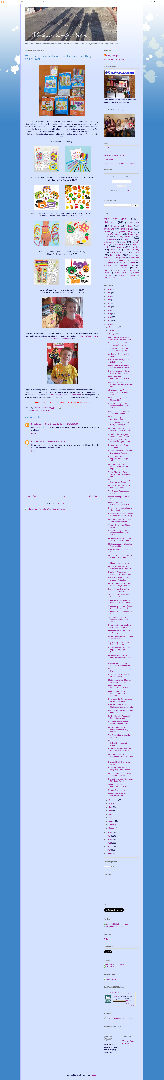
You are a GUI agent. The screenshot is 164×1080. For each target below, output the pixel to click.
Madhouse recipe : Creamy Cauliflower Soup (119, 418)
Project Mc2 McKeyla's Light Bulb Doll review (119, 361)
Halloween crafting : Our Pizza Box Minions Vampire (120, 452)
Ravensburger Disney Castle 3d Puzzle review (119, 590)
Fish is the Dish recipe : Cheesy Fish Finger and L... (120, 573)
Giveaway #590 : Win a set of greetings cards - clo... (120, 520)
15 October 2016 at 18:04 (67, 424)
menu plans (127, 229)
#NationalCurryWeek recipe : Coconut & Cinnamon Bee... (120, 596)
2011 (109, 846)
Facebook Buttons (114, 926)
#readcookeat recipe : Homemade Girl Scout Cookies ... (118, 693)
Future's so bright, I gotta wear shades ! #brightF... (120, 579)
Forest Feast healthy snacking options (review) (120, 637)
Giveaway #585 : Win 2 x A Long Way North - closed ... (120, 769)
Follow (106, 939)
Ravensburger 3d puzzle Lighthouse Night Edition (119, 440)
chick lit (107, 258)
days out (128, 239)
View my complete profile (114, 59)
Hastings (135, 273)
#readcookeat (133, 260)
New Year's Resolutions (125, 270)
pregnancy (120, 258)
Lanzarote (121, 275)
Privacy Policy (109, 159)
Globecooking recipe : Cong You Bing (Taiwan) (119, 774)
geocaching (108, 265)
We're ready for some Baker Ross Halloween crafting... (119, 601)
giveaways (109, 229)
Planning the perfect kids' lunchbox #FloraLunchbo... (120, 664)
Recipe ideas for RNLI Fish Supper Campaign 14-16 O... (119, 650)
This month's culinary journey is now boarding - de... (120, 349)
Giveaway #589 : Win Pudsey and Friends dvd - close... (120, 539)
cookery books (127, 265)
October (112, 334)
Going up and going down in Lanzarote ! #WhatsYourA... (120, 338)
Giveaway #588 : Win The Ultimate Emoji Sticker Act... (120, 567)
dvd (123, 242)
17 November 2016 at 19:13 (55, 441)
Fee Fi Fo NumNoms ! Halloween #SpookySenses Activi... (120, 384)
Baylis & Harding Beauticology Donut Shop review (120, 717)
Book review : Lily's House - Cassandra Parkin (119, 412)
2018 (109, 317)
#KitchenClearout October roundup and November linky (119, 392)
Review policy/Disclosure (114, 155)
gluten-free (112, 263)
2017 (109, 321)
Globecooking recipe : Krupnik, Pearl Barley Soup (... (120, 481)
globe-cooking (125, 231)
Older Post (93, 496)
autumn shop (75, 395)
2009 (109, 853)
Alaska (116, 278)
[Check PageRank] (109, 867)
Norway (106, 273)
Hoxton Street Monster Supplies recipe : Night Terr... (118, 458)
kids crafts (52, 410)
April (111, 818)
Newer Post (31, 496)
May (111, 814)
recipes (134, 222)
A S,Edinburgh (37, 441)
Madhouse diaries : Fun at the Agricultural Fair (120, 795)
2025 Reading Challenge (120, 992)
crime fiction (116, 252)
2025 (109, 293)
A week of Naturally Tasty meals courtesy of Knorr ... (120, 435)
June (111, 811)
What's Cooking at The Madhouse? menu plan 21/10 (118, 533)
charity (120, 247)
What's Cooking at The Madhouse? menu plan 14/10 (118, 619)
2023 (109, 300)
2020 (109, 310)
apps (131, 255)
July (110, 807)
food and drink (115, 218)
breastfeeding (122, 268)
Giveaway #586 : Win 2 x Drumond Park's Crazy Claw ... (120, 756)
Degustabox (116, 255)
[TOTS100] (109, 966)
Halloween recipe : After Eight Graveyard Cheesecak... (120, 372)
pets (123, 263)
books (116, 226)
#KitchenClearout (116, 260)
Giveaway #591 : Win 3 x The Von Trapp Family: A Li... (120, 486)
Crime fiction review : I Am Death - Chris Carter (118, 643)
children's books (112, 234)
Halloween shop (56, 395)
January (112, 828)
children (34, 410)
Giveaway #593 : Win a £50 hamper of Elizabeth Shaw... (120, 429)
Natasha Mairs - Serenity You (43, 424)
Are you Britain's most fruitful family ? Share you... (119, 424)
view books (131, 1006)
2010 (109, 850)
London (132, 275)
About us (107, 151)
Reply (33, 433)
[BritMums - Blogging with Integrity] (118, 1018)
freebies (135, 252)
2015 (109, 832)
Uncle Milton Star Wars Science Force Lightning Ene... (119, 474)
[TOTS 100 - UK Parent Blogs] (114, 964)
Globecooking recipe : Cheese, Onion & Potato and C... (120, 607)
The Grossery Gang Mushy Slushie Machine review (119, 562)
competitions (110, 239)
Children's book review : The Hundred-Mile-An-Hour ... (119, 750)
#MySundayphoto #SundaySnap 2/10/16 (118, 785)
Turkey (110, 275)
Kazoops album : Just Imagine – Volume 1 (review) (120, 344)
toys (130, 226)
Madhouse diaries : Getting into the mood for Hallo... (119, 366)
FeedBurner (127, 190)
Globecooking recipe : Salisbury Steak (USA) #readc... (118, 729)
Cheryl (115, 996)
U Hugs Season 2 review (118, 790)
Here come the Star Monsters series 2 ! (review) (120, 700)
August (112, 804)
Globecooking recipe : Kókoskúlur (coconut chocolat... (117, 743)
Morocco (107, 278)
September (113, 800)
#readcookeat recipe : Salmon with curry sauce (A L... (120, 632)
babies (107, 231)
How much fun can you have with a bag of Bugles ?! (119, 626)
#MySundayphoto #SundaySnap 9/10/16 (118, 687)
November (113, 331)
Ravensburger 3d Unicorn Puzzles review (118, 675)
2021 (109, 307)
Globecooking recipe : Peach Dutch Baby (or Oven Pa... (120, 584)
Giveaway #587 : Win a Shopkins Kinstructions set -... (119, 657)
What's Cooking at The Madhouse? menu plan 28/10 (118, 406)
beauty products (125, 236)
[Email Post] (59, 408)
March (111, 821)
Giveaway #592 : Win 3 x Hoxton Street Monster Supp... (118, 466)
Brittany (116, 273)
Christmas (120, 244)
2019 (109, 314)
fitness (132, 263)
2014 (109, 836)
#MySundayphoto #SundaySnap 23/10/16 (118, 503)
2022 (109, 303)
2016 (109, 324)
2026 (109, 289)
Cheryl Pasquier (113, 55)
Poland (125, 273)
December (113, 327)
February (113, 825)
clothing (135, 247)
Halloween (43, 410)
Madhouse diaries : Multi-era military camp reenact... (119, 681)
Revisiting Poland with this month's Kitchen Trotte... (119, 723)
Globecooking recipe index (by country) (120, 163)
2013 (109, 839)
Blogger (93, 1075)
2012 (109, 843)
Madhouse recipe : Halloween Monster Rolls (120, 399)
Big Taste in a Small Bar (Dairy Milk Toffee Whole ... (120, 780)
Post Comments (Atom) (67, 504)
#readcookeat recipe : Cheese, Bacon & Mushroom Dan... (120, 556)
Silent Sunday (132, 250)
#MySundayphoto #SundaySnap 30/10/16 (118, 378)
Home (62, 496)
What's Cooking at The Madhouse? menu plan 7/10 (120, 706)
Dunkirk (107, 268)
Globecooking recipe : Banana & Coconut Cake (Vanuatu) (120, 515)
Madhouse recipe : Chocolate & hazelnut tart (120, 545)
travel (113, 250)
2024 (109, 296)
